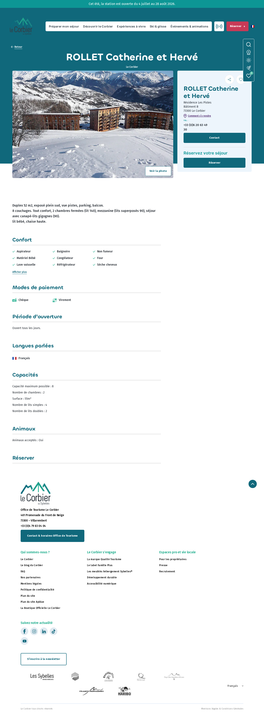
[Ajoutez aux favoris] (240, 79)
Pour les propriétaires (172, 559)
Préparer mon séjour (64, 26)
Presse (163, 565)
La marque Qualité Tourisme (104, 559)
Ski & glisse (158, 26)
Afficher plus (19, 272)
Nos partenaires (30, 577)
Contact (214, 137)
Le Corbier (27, 559)
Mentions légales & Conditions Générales (222, 709)
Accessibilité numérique (101, 583)
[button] (252, 26)
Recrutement (167, 571)
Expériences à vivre (131, 26)
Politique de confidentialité (37, 589)
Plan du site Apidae (32, 601)
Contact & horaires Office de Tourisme (52, 535)
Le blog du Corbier (32, 565)
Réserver (236, 26)
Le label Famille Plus (99, 565)
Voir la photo (158, 170)
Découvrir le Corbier (98, 26)
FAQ (23, 571)
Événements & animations (190, 26)
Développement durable (102, 577)
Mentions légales (31, 583)
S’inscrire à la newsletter (43, 659)
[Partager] (229, 79)
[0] (248, 76)
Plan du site (28, 595)
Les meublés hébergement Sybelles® (109, 571)
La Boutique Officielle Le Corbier (40, 608)
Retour (18, 46)
